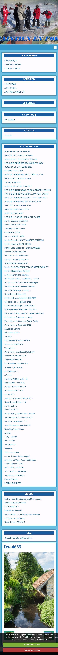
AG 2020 (8, 337)
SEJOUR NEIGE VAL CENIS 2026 (18, 167)
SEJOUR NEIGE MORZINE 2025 (17, 205)
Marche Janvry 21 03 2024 (15, 225)
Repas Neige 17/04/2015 (14, 522)
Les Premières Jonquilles (14, 518)
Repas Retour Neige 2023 (15, 252)
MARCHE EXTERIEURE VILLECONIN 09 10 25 (23, 175)
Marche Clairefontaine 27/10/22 (17, 271)
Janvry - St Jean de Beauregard (17, 456)
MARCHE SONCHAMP (13, 213)
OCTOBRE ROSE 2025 (13, 171)
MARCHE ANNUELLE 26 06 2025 (18, 186)
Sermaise (8, 448)
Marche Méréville (11, 410)
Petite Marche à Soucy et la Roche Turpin (21, 321)
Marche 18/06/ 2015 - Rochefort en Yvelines (22, 514)
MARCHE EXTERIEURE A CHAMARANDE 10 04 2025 (26, 194)
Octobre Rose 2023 (12, 232)
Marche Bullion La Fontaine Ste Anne (19, 286)
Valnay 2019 (9, 348)
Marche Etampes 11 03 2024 (16, 221)
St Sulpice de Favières (13, 367)
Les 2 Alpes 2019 (11, 371)
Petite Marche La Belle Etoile (16, 256)
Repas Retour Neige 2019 (15, 356)
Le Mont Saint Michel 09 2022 (16, 275)
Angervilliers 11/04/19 (13, 360)
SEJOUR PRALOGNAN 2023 (16, 263)
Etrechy (7, 433)
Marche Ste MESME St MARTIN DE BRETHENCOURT (26, 267)
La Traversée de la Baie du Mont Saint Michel (22, 499)
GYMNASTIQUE (11, 61)
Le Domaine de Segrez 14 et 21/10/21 (19, 306)
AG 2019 (8, 375)
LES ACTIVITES (29, 55)
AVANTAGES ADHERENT (14, 92)
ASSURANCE (10, 88)
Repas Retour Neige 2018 (15, 402)
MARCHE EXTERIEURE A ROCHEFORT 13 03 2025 (25, 198)
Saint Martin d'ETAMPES (14, 475)
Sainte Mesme (10, 444)
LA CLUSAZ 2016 (11, 507)
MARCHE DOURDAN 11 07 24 (16, 209)
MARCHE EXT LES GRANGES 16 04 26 (20, 159)
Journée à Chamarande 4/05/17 (17, 425)
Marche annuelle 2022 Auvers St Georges (21, 283)
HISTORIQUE (29, 114)
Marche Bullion (10, 406)
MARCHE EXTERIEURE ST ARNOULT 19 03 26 (23, 163)
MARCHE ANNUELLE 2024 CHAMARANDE (22, 217)
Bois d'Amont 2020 (12, 333)
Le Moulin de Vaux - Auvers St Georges (20, 460)
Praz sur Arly (9, 441)
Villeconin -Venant (11, 452)
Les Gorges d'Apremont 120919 (17, 340)
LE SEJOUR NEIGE (12, 68)
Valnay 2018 (9, 394)
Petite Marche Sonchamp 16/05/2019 (19, 352)
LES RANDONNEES (12, 64)
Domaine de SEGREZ (13, 510)
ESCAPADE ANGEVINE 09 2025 (17, 178)
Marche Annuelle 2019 (13, 344)
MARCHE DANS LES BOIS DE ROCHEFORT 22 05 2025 (27, 190)
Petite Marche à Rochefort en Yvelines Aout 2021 (24, 313)
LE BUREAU (29, 102)
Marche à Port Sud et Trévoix (16, 379)
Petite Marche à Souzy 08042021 (17, 325)
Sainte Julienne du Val (13, 464)
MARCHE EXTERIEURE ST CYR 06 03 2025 (22, 202)
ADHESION (29, 79)
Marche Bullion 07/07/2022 (15, 503)
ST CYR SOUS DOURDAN (15, 471)
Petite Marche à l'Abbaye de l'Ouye (18, 317)
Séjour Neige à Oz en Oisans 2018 (18, 417)
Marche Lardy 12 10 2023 (14, 236)
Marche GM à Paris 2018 (14, 383)
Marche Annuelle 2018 (13, 390)
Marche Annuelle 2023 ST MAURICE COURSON (24, 240)
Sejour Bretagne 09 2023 (14, 229)
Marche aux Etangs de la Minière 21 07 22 (21, 279)
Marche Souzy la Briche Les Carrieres (19, 414)
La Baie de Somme (12, 329)
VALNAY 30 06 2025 (12, 182)
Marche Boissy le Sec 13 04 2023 (18, 244)
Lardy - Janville (10, 437)
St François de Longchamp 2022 (17, 302)
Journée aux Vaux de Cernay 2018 (18, 398)
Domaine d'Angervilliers (14, 429)
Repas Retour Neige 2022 (15, 294)
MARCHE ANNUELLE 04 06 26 (17, 151)
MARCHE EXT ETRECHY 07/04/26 (18, 155)
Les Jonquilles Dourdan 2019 (16, 363)
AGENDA (8, 136)
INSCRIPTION (10, 84)
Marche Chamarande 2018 (15, 387)
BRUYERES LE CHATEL (14, 468)
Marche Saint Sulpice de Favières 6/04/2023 (22, 248)
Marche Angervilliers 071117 (15, 421)
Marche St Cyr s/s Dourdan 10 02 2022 (20, 298)
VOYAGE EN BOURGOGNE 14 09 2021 (20, 310)
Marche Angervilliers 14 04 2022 (17, 290)
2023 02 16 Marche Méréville (16, 259)
